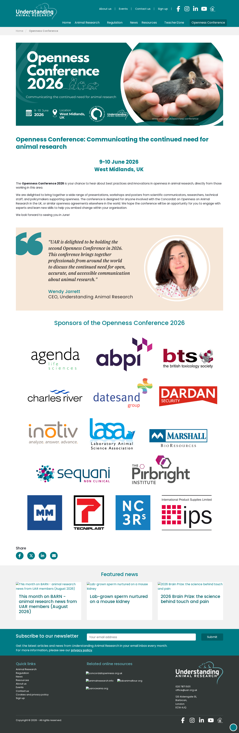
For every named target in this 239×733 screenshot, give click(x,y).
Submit (212, 637)
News (19, 676)
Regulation (22, 673)
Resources (22, 680)
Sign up (20, 698)
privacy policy (81, 650)
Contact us (22, 691)
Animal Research (26, 669)
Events (20, 687)
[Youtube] (204, 9)
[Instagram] (187, 9)
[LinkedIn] (195, 9)
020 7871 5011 (183, 686)
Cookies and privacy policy (32, 694)
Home (19, 31)
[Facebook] (178, 9)
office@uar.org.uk (186, 690)
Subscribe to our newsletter (47, 636)
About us (21, 683)
